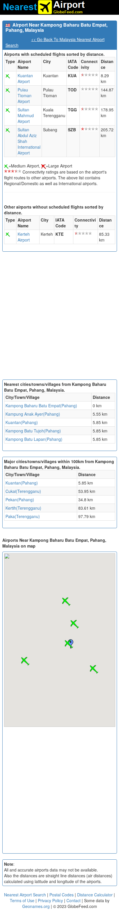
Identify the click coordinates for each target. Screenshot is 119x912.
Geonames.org (36, 906)
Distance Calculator (95, 895)
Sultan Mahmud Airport (26, 115)
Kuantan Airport (25, 78)
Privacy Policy (51, 900)
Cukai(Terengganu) (23, 491)
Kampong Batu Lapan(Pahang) (33, 439)
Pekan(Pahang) (19, 499)
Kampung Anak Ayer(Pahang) (32, 414)
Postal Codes (61, 895)
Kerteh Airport (24, 237)
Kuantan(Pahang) (21, 422)
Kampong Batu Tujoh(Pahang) (33, 431)
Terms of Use (23, 900)
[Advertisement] (59, 317)
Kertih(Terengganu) (23, 508)
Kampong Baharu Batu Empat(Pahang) (41, 405)
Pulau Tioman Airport (24, 95)
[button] (69, 644)
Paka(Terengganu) (22, 516)
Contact (73, 900)
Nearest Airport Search (25, 895)
